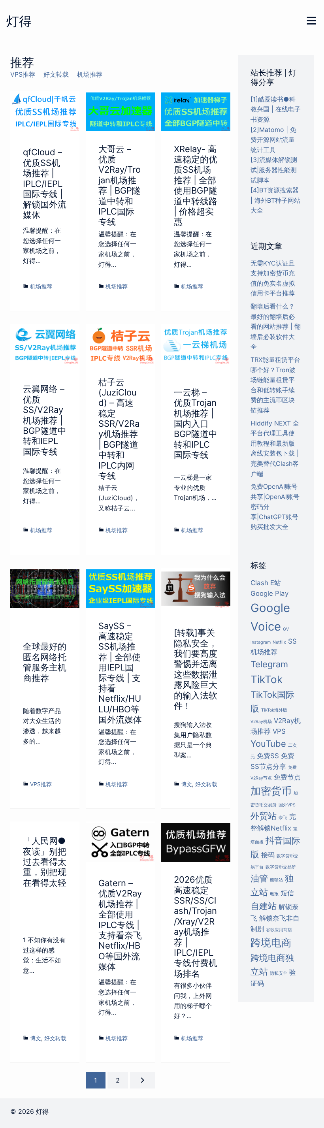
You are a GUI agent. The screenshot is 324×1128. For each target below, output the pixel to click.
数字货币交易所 (281, 867)
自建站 (264, 906)
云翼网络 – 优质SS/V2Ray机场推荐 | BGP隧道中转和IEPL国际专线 (44, 420)
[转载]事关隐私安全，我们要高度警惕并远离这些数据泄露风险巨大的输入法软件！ (195, 669)
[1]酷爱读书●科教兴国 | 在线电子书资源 (276, 109)
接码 (268, 855)
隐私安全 (278, 973)
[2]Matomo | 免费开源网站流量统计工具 (273, 140)
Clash (259, 583)
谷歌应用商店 (279, 929)
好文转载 (56, 74)
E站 (275, 583)
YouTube (268, 743)
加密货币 (271, 791)
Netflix (279, 642)
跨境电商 (271, 942)
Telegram (269, 664)
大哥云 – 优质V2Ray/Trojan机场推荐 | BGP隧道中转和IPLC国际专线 (119, 185)
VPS (279, 731)
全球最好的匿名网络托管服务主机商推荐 (44, 662)
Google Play (269, 593)
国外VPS (287, 805)
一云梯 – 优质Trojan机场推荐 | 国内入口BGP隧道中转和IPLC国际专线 (195, 423)
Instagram (261, 642)
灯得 (19, 21)
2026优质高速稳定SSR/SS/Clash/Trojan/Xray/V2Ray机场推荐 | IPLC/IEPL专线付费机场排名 (195, 926)
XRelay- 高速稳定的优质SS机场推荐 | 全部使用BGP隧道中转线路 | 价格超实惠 (195, 185)
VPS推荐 (22, 74)
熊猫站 (276, 880)
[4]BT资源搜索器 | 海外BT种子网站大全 (275, 200)
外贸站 (264, 816)
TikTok (267, 679)
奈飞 (283, 817)
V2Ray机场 (261, 721)
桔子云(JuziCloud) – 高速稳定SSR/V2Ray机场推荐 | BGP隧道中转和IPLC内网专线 (118, 429)
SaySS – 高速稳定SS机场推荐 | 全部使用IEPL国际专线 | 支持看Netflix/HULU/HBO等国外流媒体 (120, 673)
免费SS (268, 756)
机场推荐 (89, 74)
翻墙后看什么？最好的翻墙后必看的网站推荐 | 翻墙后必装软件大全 (276, 326)
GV (286, 629)
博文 (186, 784)
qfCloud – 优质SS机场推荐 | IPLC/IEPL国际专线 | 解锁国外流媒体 (44, 183)
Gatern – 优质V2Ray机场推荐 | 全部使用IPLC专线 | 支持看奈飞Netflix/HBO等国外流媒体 (120, 925)
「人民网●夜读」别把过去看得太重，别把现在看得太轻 (44, 862)
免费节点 (287, 777)
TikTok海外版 (274, 710)
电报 (274, 893)
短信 (287, 893)
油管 (259, 878)
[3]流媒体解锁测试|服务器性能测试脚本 (274, 170)
